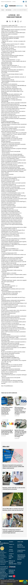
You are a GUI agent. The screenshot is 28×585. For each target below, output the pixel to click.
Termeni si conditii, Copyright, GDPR (11, 556)
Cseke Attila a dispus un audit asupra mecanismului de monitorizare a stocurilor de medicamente (7, 411)
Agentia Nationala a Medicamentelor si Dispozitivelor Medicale (21, 557)
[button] (23, 1)
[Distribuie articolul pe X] (10, 21)
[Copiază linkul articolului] (21, 21)
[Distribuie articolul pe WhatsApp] (18, 21)
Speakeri (11, 541)
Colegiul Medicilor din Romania (21, 551)
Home (2, 9)
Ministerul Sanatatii (19, 563)
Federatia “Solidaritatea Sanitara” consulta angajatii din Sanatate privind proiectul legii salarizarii (13, 531)
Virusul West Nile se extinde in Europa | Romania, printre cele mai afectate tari (13, 509)
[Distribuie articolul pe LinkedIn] (15, 21)
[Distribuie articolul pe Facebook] (7, 21)
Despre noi (11, 544)
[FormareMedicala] (14, 5)
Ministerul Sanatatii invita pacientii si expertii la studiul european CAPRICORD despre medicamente (13, 466)
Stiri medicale (8, 9)
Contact (13, 1)
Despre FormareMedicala (6, 1)
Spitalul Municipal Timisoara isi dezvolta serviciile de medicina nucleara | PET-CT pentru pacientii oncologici (20, 433)
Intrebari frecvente (11, 550)
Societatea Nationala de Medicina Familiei (4, 572)
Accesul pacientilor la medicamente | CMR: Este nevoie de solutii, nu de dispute (7, 432)
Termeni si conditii (10, 583)
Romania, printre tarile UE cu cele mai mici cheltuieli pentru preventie (14, 488)
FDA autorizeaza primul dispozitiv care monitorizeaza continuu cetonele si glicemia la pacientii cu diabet (20, 411)
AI (24, 582)
